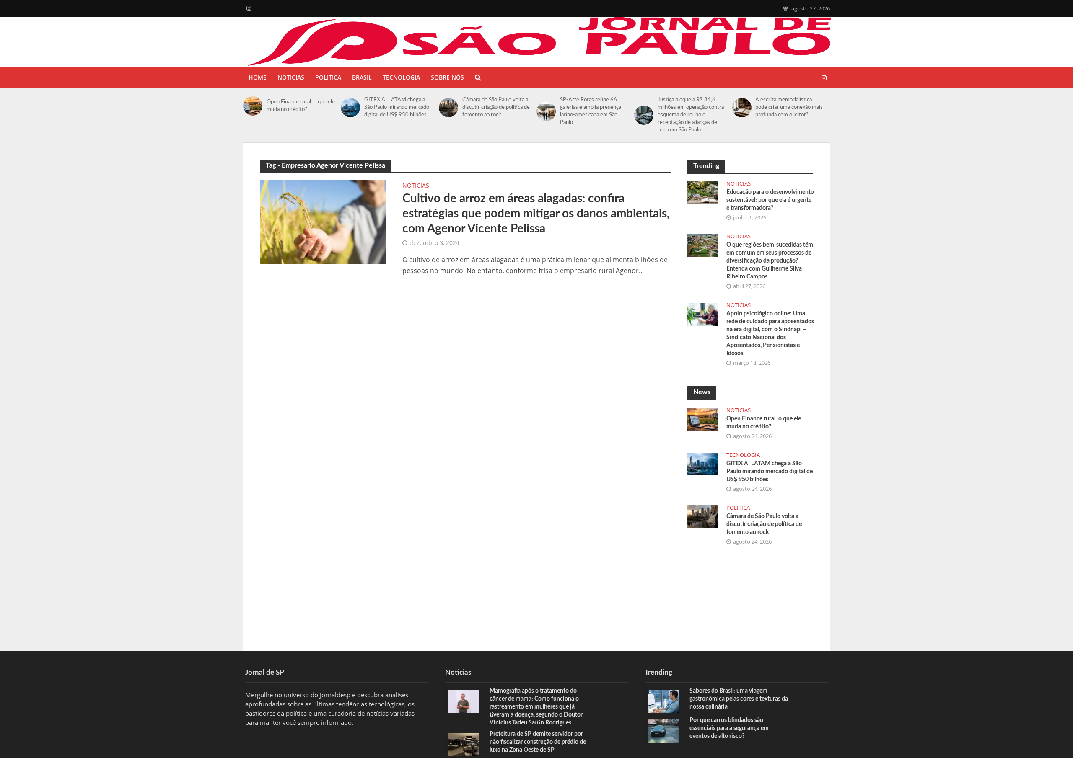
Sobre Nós (447, 77)
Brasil (362, 77)
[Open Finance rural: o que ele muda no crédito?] (252, 106)
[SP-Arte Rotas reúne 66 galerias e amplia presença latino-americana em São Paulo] (546, 111)
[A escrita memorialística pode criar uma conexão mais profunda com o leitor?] (742, 107)
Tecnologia (401, 77)
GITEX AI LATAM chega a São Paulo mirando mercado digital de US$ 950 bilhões (396, 107)
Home (258, 77)
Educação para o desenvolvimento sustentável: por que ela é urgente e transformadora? (770, 200)
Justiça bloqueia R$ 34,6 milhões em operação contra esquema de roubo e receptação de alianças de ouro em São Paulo (691, 115)
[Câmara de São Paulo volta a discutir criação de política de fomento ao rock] (448, 107)
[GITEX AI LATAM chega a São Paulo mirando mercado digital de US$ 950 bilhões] (350, 107)
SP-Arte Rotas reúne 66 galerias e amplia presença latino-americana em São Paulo (590, 111)
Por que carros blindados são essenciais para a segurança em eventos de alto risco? (729, 728)
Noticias (290, 77)
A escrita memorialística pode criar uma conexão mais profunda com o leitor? (789, 107)
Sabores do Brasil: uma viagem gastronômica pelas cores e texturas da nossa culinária (738, 699)
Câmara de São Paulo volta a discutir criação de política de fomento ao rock (496, 107)
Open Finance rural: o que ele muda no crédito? (301, 105)
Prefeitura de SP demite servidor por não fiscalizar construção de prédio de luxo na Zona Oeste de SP (538, 742)
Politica (328, 77)
